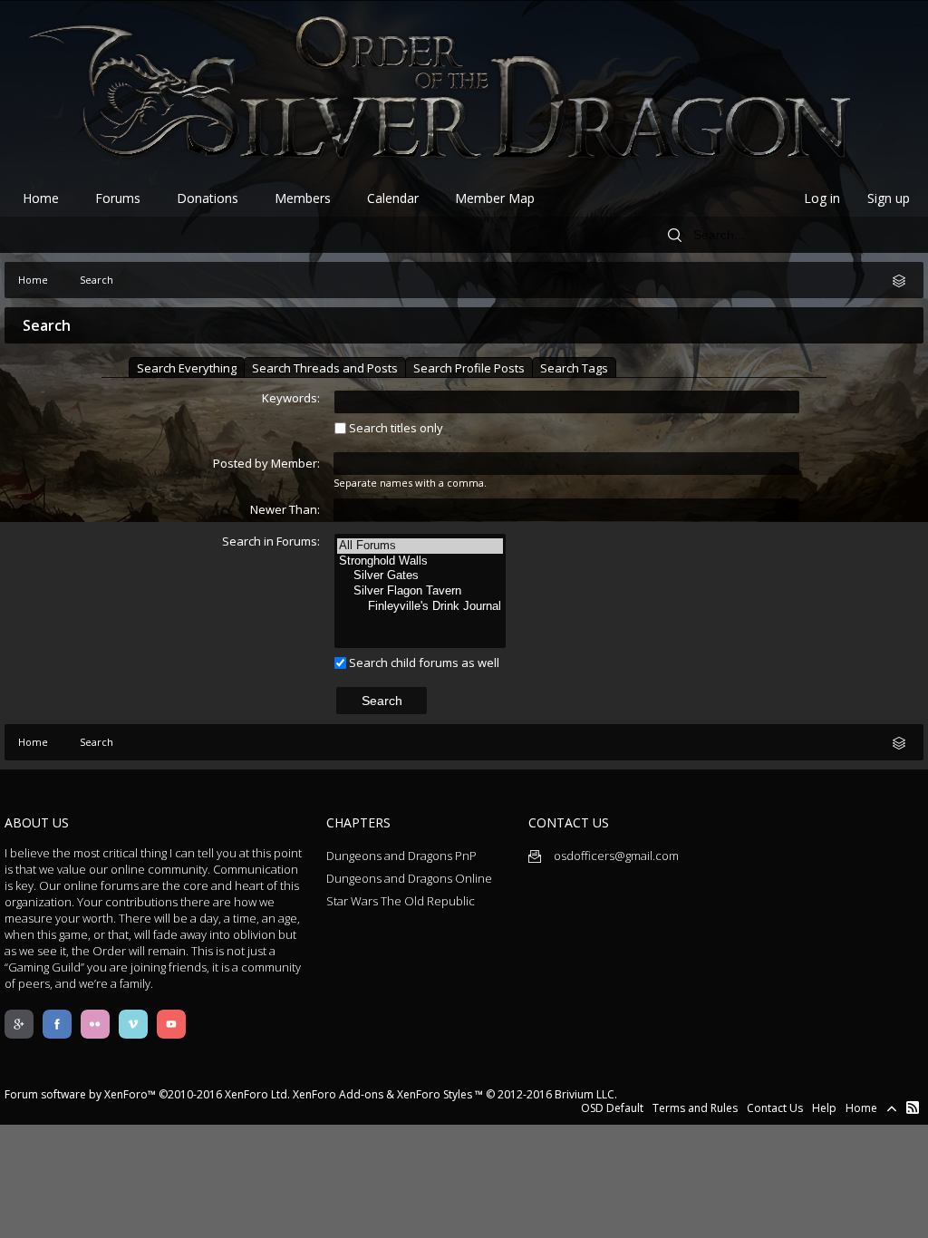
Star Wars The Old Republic (400, 901)
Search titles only (394, 428)
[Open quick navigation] (905, 280)
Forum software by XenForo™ (147, 1094)
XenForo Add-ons (338, 1094)
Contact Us (775, 1108)
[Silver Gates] (420, 576)
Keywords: (291, 398)
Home (41, 198)
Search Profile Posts (469, 368)
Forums (117, 198)
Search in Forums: (271, 541)
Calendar (393, 198)
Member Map (495, 198)
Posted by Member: (266, 463)
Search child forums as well (422, 662)
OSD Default (612, 1108)
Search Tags (574, 368)
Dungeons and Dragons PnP (401, 855)
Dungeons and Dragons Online (409, 878)
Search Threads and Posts (325, 368)
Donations (207, 198)
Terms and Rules (695, 1108)
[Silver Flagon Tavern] (420, 591)
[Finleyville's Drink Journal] (420, 606)
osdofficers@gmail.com (615, 855)
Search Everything (187, 368)
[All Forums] (420, 546)
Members (303, 198)
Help (824, 1108)
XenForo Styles (434, 1094)
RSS (912, 1107)
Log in (822, 198)
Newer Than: (285, 509)
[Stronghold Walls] (420, 561)
